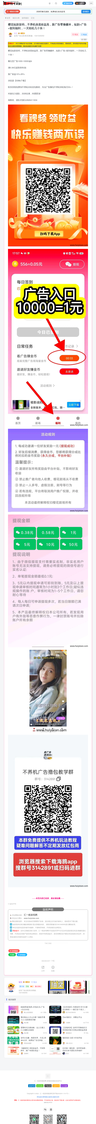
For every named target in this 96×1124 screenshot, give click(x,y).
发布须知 (40, 1086)
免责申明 (56, 1086)
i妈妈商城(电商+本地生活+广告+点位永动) (33, 1008)
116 (22, 986)
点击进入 (86, 11)
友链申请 (32, 1086)
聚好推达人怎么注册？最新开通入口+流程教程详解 (33, 1018)
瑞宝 (16, 33)
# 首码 (12, 955)
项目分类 (16, 18)
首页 (8, 18)
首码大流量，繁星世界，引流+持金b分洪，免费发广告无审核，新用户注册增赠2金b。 (33, 1040)
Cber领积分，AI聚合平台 (72, 1017)
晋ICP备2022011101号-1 (60, 1093)
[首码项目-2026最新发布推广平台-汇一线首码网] (48, 1076)
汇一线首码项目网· (46, 1093)
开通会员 (81, 3)
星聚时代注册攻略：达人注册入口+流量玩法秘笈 (33, 1028)
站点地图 (64, 1086)
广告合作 (48, 1086)
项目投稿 (69, 3)
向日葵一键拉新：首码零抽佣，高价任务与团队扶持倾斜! (74, 1049)
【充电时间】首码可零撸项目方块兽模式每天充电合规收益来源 (74, 1028)
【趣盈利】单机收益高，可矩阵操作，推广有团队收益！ (33, 1049)
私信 (85, 34)
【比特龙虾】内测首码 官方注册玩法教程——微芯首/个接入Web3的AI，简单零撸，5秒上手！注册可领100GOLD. (75, 1010)
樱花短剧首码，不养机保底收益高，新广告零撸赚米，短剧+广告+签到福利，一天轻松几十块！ (47, 26)
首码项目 (25, 18)
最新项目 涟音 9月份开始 (72, 1037)
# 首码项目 (22, 955)
